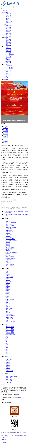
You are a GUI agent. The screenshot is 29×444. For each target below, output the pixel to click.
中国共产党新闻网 (10, 258)
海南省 (8, 300)
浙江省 (8, 286)
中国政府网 (9, 259)
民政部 (8, 245)
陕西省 (8, 309)
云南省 (8, 306)
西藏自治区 (9, 308)
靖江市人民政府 (10, 328)
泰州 (7, 352)
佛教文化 (8, 71)
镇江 (7, 350)
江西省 (8, 290)
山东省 (8, 292)
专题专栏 (8, 31)
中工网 (8, 369)
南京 (7, 336)
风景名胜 (8, 18)
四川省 (8, 303)
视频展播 (8, 30)
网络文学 (8, 48)
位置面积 (8, 13)
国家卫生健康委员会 (11, 222)
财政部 (8, 242)
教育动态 (8, 36)
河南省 (8, 293)
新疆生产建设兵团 (10, 321)
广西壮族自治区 (10, 299)
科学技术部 (9, 249)
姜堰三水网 (9, 379)
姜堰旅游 (8, 43)
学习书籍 (11, 54)
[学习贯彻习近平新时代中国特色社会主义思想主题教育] (14, 112)
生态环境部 (9, 228)
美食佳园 (8, 57)
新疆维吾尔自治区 (10, 315)
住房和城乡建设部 (10, 239)
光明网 (8, 366)
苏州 (7, 342)
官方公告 (8, 34)
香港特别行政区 (10, 317)
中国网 (8, 365)
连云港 (8, 344)
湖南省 (8, 296)
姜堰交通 (8, 40)
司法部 (8, 243)
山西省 (8, 275)
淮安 (7, 346)
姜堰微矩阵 (9, 21)
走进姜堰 (5, 37)
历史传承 (5, 64)
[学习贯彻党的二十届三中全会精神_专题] (14, 92)
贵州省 (8, 305)
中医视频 (11, 68)
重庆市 (8, 302)
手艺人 (8, 58)
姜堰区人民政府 (10, 327)
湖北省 (8, 295)
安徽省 (8, 287)
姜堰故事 (8, 22)
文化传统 (8, 19)
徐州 (7, 339)
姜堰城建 (8, 39)
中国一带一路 (9, 371)
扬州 (7, 349)
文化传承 (8, 70)
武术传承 (8, 74)
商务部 (8, 233)
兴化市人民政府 (10, 331)
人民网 (8, 362)
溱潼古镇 (8, 382)
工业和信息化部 (10, 248)
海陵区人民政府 (10, 333)
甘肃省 (8, 311)
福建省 (8, 289)
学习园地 (8, 52)
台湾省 (8, 320)
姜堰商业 (8, 45)
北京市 (8, 271)
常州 (7, 340)
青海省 (8, 312)
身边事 (8, 60)
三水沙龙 (5, 46)
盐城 (7, 347)
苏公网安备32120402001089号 (19, 435)
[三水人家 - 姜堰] (11, 5)
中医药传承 (9, 66)
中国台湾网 (9, 359)
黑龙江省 (8, 281)
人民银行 (8, 221)
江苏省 (8, 284)
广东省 (8, 298)
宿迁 (7, 353)
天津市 (8, 272)
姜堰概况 (5, 12)
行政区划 (8, 16)
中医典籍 (11, 67)
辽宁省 (8, 278)
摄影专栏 (8, 51)
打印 (14, 200)
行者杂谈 (8, 49)
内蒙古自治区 (9, 277)
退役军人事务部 (10, 225)
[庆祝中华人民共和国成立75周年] (14, 85)
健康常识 (8, 63)
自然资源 (8, 15)
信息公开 (5, 77)
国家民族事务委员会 (11, 227)
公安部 (8, 246)
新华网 (8, 360)
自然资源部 (9, 230)
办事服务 (5, 79)
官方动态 (8, 33)
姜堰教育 (8, 42)
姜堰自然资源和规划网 (11, 376)
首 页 (5, 10)
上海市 (8, 283)
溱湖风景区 (9, 380)
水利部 (8, 236)
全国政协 (8, 262)
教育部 (8, 251)
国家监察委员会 (10, 264)
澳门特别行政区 (10, 318)
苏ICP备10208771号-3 (6, 435)
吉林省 (8, 280)
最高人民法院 (9, 265)
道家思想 (8, 73)
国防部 (8, 254)
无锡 (7, 337)
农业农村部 (9, 234)
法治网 (8, 368)
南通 (7, 343)
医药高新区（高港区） (11, 334)
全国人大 (8, 261)
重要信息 (8, 25)
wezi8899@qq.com (16, 397)
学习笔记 (11, 55)
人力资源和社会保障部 (11, 240)
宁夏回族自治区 (10, 314)
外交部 (8, 255)
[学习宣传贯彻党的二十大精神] (14, 105)
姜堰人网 (8, 377)
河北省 (8, 274)
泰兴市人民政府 (10, 330)
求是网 (8, 363)
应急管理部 (9, 224)
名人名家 (8, 76)
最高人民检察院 (10, 256)
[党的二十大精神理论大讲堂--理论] (14, 98)
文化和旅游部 (9, 231)
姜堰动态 (5, 24)
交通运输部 (9, 237)
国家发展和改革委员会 (11, 252)
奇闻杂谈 (8, 61)
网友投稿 (8, 28)
